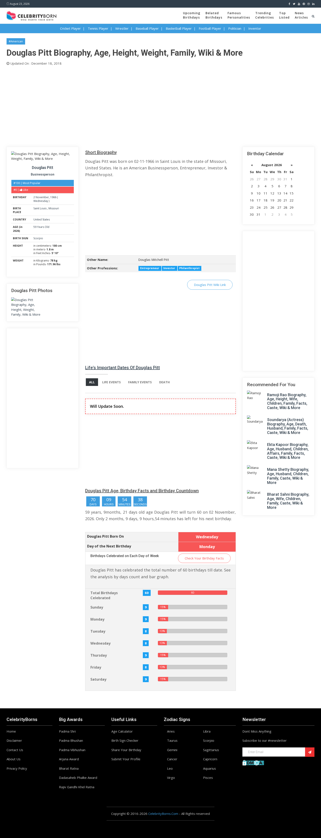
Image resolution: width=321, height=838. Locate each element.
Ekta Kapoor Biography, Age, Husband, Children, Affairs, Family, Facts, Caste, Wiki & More (288, 451)
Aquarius (209, 768)
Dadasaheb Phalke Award (78, 777)
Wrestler (122, 28)
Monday (97, 619)
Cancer (172, 759)
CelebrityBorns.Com (163, 813)
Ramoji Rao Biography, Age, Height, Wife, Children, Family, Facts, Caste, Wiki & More (287, 401)
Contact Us (15, 750)
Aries (171, 731)
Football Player (210, 28)
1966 (53, 197)
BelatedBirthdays (213, 15)
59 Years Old (41, 227)
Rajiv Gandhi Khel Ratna (76, 787)
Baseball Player (147, 28)
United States (41, 219)
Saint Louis (40, 208)
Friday (95, 667)
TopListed (284, 15)
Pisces (208, 777)
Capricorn (210, 759)
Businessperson (42, 174)
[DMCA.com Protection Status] (253, 762)
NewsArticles (301, 15)
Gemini (172, 750)
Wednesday (40, 201)
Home (11, 731)
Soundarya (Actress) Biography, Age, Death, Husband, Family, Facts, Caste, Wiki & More (287, 426)
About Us (14, 759)
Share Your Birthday (126, 750)
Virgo (171, 777)
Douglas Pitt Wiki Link (210, 284)
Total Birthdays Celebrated (104, 595)
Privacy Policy (17, 768)
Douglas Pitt (42, 167)
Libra (207, 731)
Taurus (172, 740)
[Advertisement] (138, 105)
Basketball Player (179, 28)
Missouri (53, 208)
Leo (170, 768)
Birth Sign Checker (124, 740)
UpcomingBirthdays (191, 15)
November (42, 197)
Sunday (96, 607)
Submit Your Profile (125, 759)
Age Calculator (122, 731)
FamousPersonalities (239, 15)
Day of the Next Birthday (109, 546)
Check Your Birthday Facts (204, 558)
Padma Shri (67, 731)
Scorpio (38, 238)
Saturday (98, 679)
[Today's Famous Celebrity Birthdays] (31, 15)
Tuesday (97, 631)
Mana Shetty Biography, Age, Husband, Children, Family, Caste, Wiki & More (288, 476)
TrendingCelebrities (264, 15)
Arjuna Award (69, 759)
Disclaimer (14, 740)
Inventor (254, 28)
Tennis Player (98, 28)
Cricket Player (70, 28)
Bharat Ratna (69, 768)
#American (16, 41)
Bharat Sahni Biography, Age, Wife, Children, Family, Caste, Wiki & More (288, 500)
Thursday (98, 655)
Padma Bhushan (71, 740)
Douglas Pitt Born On (105, 536)
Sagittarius (211, 750)
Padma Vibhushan (72, 750)
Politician (234, 28)
